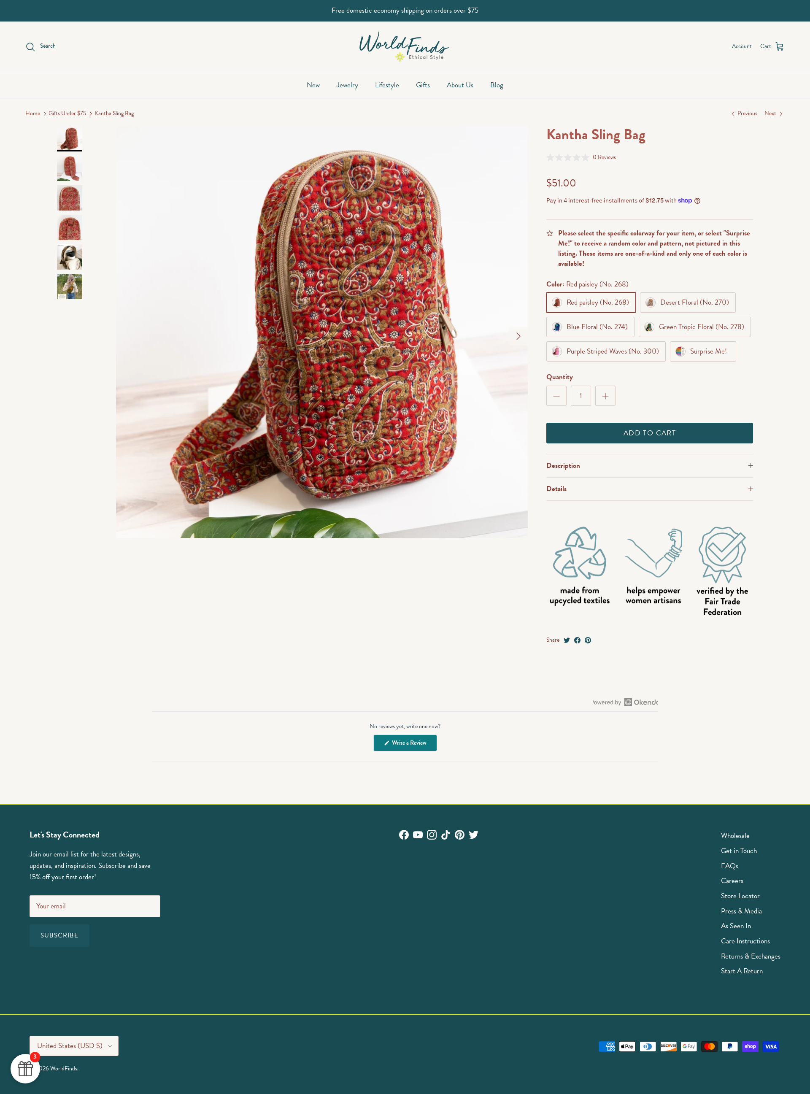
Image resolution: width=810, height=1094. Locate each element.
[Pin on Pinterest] (588, 640)
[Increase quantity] (605, 396)
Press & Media (741, 911)
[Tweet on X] (567, 640)
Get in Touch (739, 850)
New (313, 85)
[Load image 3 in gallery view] (322, 332)
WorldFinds (63, 1068)
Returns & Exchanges (750, 956)
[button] (581, 157)
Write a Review (414, 744)
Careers (732, 880)
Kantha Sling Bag (114, 113)
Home (32, 113)
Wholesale (735, 835)
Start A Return (742, 971)
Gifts (423, 85)
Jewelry (347, 85)
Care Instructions (745, 941)
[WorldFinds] (405, 46)
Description (563, 465)
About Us (460, 85)
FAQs (729, 866)
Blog (496, 85)
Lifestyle (387, 85)
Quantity (559, 377)
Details (556, 489)
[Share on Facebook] (577, 640)
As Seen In (736, 926)
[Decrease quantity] (556, 396)
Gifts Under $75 (67, 113)
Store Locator (740, 896)
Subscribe (59, 935)
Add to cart (650, 433)
